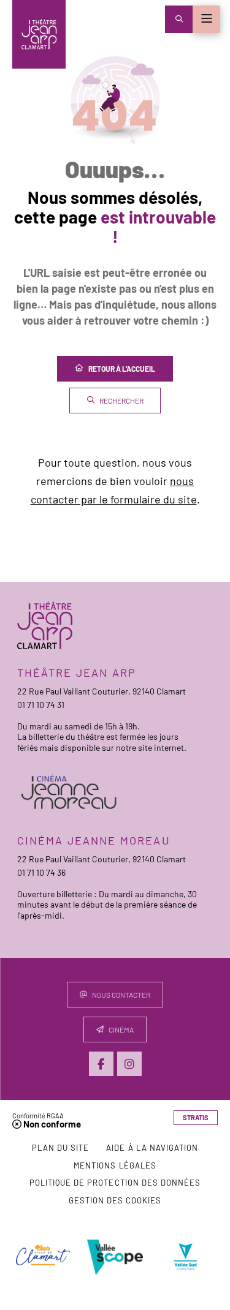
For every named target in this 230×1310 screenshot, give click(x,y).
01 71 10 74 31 (40, 704)
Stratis (196, 1117)
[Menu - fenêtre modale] (206, 19)
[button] (179, 19)
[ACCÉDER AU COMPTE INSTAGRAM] (129, 1064)
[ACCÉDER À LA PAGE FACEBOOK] (101, 1064)
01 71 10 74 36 (41, 872)
